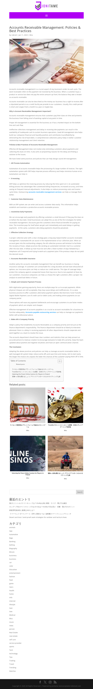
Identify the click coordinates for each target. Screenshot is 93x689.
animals (12, 527)
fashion (12, 576)
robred (14, 35)
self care (12, 639)
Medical (12, 615)
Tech (11, 650)
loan (11, 608)
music (11, 622)
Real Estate (13, 632)
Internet (12, 601)
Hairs (11, 587)
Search (79, 492)
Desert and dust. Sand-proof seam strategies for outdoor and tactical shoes (38, 517)
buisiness (13, 555)
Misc (31, 35)
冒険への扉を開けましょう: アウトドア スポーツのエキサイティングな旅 (36, 376)
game (11, 583)
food (11, 580)
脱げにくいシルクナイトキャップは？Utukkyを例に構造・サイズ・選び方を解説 (38, 503)
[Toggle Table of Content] (58, 361)
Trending (12, 667)
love (10, 611)
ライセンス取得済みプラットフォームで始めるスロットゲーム (32, 369)
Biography (13, 548)
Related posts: (20, 364)
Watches (12, 671)
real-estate (13, 636)
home (11, 594)
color (11, 566)
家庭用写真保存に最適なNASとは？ (22, 510)
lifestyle (12, 604)
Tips (10, 657)
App (10, 531)
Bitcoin (12, 552)
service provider (15, 643)
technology (13, 653)
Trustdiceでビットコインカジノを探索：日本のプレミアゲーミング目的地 (36, 372)
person (12, 629)
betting (12, 545)
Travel (11, 664)
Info (10, 597)
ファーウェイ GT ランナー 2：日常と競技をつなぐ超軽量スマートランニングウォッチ (40, 514)
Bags (11, 538)
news (11, 625)
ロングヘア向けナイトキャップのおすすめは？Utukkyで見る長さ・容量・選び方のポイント (42, 507)
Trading (12, 661)
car (10, 562)
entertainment (14, 573)
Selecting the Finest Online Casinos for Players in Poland (31, 374)
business (12, 559)
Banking (12, 541)
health (11, 590)
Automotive (13, 534)
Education (13, 569)
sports (11, 646)
